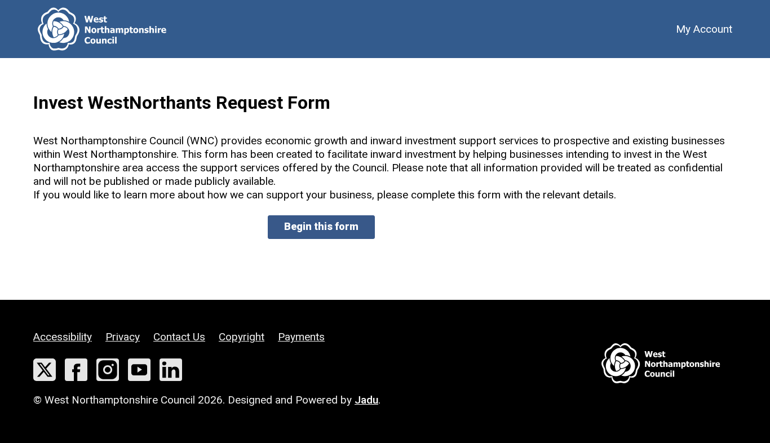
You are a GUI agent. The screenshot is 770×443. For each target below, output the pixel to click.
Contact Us (179, 336)
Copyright (241, 336)
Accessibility (62, 336)
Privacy (122, 336)
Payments (301, 336)
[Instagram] (107, 369)
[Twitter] (44, 369)
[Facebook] (76, 369)
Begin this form (321, 226)
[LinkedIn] (171, 369)
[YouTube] (139, 369)
